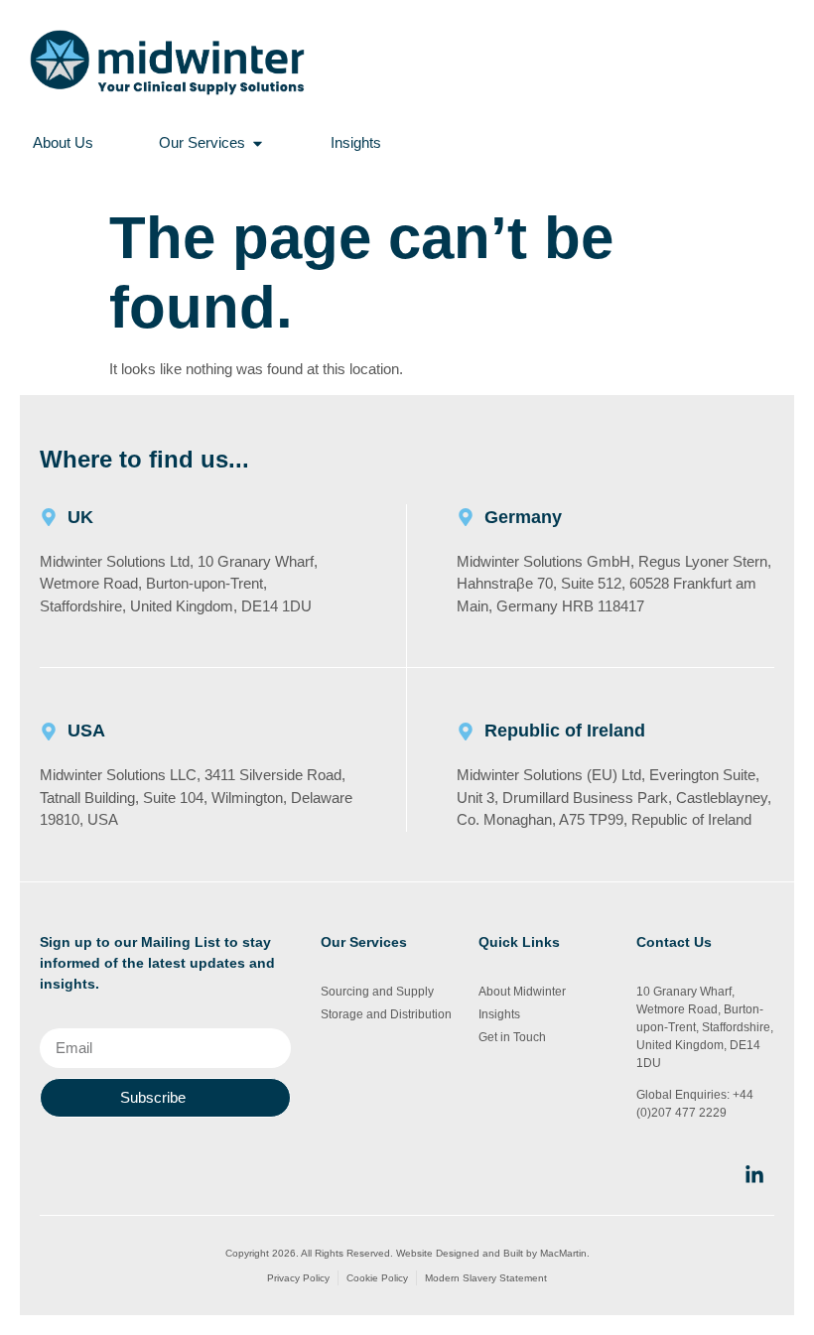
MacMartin (563, 1253)
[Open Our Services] (257, 143)
